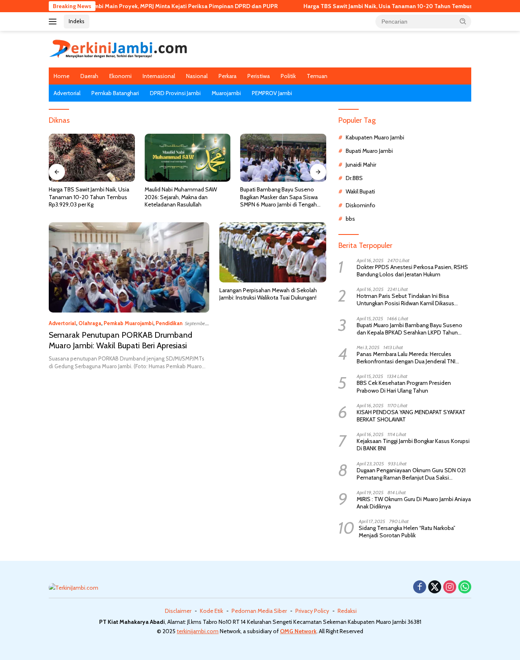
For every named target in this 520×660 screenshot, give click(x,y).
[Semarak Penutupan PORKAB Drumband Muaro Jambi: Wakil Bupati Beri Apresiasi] (129, 267)
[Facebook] (419, 587)
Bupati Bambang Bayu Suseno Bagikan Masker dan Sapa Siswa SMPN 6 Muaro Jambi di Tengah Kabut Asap (279, 197)
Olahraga (89, 323)
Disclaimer (178, 610)
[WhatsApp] (464, 587)
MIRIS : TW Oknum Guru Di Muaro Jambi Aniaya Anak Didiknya (414, 502)
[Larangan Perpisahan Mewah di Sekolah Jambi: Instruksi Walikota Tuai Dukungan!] (272, 252)
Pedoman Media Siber (259, 610)
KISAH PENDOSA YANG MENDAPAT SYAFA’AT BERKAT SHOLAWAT (411, 415)
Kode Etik (211, 610)
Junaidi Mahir (361, 164)
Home (61, 76)
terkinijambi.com (198, 631)
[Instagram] (449, 587)
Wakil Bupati (360, 191)
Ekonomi (120, 76)
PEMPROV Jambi (272, 93)
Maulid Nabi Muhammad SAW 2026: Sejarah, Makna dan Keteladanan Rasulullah (181, 197)
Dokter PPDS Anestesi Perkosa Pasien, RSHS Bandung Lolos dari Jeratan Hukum (412, 270)
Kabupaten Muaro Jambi (375, 137)
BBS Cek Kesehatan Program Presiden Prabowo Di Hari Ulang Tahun (404, 386)
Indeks (76, 21)
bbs (350, 218)
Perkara (227, 76)
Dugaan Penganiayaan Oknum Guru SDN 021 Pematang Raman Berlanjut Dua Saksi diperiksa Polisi (411, 474)
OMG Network (298, 631)
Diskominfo (360, 205)
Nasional (197, 76)
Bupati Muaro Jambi (369, 150)
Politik (288, 76)
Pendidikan (169, 323)
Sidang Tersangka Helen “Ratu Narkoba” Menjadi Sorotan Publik (407, 531)
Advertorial (67, 93)
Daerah (89, 76)
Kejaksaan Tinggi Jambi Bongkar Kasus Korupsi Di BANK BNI (413, 444)
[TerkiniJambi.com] (118, 48)
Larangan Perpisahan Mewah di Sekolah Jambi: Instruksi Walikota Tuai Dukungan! (268, 294)
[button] (463, 21)
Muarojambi (226, 93)
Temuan (317, 76)
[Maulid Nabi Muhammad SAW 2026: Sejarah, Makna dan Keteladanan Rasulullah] (188, 158)
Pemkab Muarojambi (128, 323)
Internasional (159, 76)
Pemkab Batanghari (115, 93)
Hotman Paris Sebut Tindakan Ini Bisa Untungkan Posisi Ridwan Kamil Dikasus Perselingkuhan (405, 299)
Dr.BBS (354, 178)
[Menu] (54, 21)
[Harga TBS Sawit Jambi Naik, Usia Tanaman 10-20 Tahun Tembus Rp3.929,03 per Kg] (92, 158)
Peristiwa (258, 76)
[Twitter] (434, 587)
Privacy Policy (312, 610)
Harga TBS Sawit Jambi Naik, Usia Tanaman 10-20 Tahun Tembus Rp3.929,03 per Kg (393, 6)
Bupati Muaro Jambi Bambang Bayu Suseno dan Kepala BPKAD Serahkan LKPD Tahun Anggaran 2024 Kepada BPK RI (409, 328)
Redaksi (347, 610)
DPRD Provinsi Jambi (175, 93)
